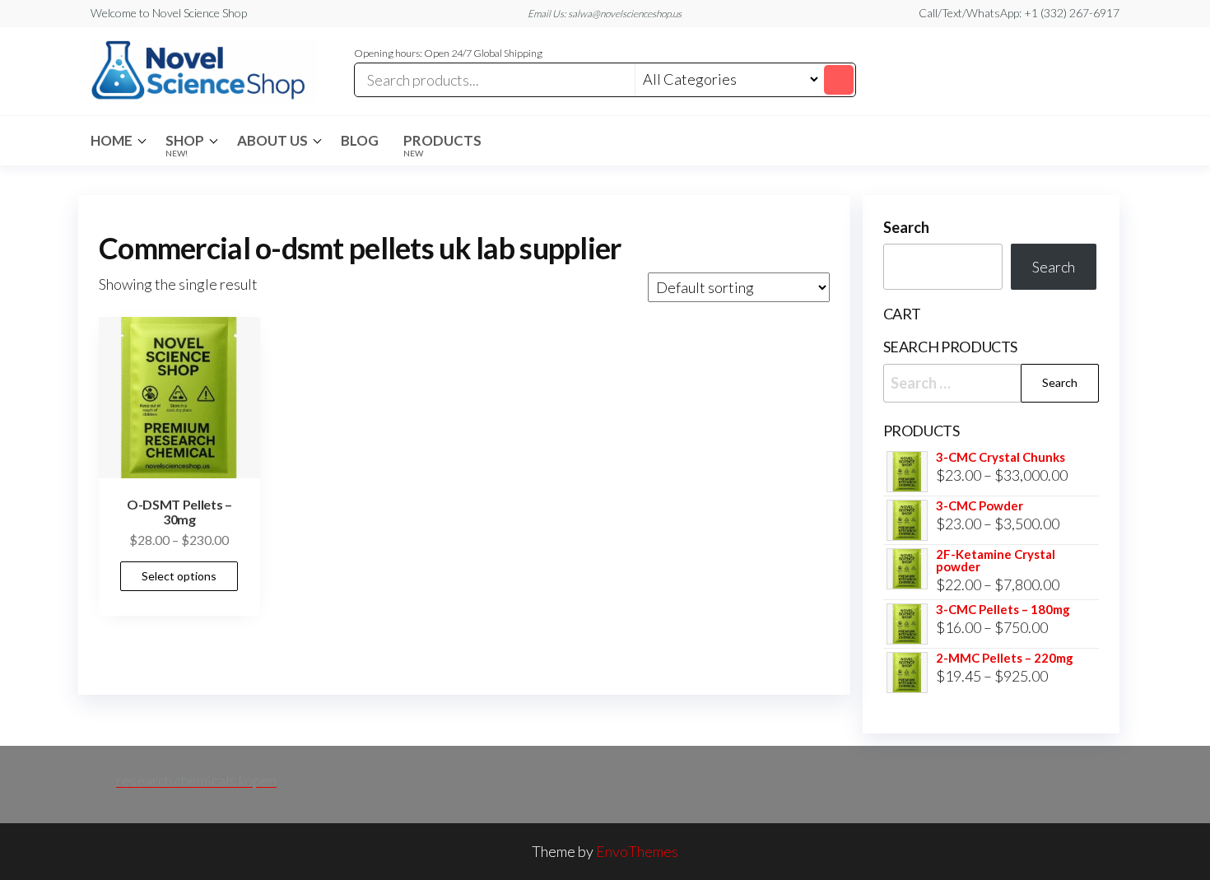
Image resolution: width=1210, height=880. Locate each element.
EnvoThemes (637, 851)
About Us (272, 140)
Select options (179, 576)
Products (442, 145)
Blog (360, 140)
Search (906, 227)
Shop (184, 145)
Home (112, 140)
